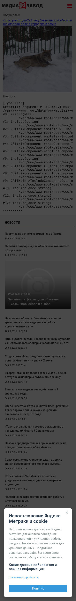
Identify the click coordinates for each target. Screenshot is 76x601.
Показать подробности (23, 577)
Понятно (38, 588)
